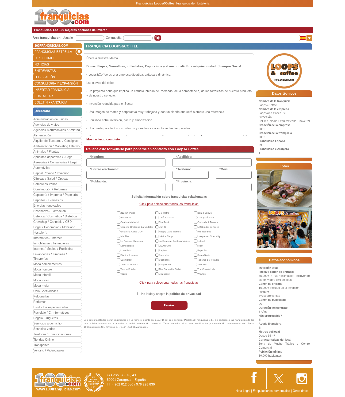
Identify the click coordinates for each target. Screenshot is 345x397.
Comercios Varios (45, 184)
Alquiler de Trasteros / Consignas (56, 141)
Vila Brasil (164, 274)
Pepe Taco (203, 250)
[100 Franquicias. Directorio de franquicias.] (62, 17)
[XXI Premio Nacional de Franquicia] (94, 382)
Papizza (163, 250)
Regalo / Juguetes (45, 318)
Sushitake (164, 259)
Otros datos (301, 391)
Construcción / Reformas (50, 189)
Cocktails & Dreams (207, 222)
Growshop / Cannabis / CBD (52, 222)
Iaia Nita (124, 236)
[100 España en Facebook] (254, 377)
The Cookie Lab (206, 269)
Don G (162, 227)
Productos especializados (50, 307)
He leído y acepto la (171, 294)
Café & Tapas (166, 217)
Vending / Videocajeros (49, 350)
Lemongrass (127, 245)
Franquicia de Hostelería (192, 3)
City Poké (164, 222)
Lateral (201, 241)
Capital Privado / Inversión (51, 173)
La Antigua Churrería (131, 241)
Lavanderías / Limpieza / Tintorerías (50, 256)
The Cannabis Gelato (170, 269)
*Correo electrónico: (104, 169)
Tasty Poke (165, 264)
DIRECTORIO (44, 58)
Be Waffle (164, 213)
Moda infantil (42, 275)
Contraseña (113, 37)
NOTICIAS (41, 64)
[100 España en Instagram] (301, 377)
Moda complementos (47, 264)
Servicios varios (44, 329)
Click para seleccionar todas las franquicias (169, 204)
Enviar (169, 305)
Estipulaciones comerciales (272, 391)
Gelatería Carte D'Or (131, 231)
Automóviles (41, 168)
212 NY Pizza (127, 213)
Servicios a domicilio (47, 323)
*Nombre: (97, 156)
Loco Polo (125, 250)
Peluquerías (41, 296)
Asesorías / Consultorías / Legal (55, 162)
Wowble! (202, 274)
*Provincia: (184, 181)
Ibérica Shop (166, 236)
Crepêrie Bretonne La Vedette (136, 227)
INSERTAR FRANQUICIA (51, 90)
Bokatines (125, 217)
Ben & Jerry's (204, 213)
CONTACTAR (43, 96)
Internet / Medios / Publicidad (53, 249)
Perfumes (39, 302)
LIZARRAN (165, 245)
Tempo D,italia (128, 269)
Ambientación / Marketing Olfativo (56, 146)
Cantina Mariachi (129, 222)
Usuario (67, 37)
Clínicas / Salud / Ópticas (50, 178)
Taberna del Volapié (208, 259)
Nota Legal (243, 391)
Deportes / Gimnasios (48, 200)
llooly (200, 245)
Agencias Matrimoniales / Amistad (56, 130)
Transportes (41, 345)
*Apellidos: (184, 156)
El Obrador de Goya (208, 227)
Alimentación (42, 135)
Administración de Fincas (50, 119)
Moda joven (41, 280)
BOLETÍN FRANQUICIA (50, 102)
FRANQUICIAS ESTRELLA (53, 52)
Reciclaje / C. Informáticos (51, 312)
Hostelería (40, 232)
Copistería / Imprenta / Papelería (55, 195)
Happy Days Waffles (170, 231)
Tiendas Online (43, 339)
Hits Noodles (204, 231)
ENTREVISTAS (45, 71)
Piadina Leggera (129, 255)
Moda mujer (41, 285)
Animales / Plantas (46, 151)
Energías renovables (47, 205)
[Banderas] (305, 38)
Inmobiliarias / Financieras (51, 243)
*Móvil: (224, 169)
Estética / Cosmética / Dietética (55, 216)
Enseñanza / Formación (49, 211)
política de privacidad (185, 294)
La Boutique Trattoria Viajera (174, 241)
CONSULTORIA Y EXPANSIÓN (56, 83)
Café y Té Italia (205, 217)
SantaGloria (203, 255)
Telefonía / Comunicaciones (52, 334)
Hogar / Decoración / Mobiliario (54, 227)
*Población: (98, 181)
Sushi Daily (126, 259)
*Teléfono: (183, 169)
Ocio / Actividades (45, 291)
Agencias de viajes (46, 124)
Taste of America (129, 264)
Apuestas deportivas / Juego (52, 157)
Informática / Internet (47, 238)
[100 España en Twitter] (278, 377)
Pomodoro (164, 255)
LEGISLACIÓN (44, 77)
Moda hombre (42, 269)
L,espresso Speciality (208, 236)
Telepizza (202, 264)
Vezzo (123, 274)
